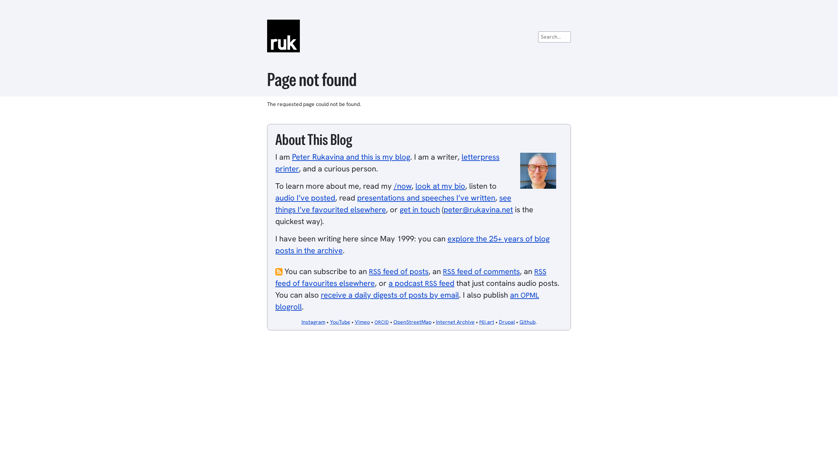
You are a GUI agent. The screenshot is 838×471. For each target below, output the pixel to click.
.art (486, 322)
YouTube (340, 322)
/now (402, 186)
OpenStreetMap (412, 322)
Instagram (313, 322)
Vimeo (362, 322)
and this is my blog (351, 157)
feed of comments (481, 271)
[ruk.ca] (419, 36)
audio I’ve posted (305, 198)
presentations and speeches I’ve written (426, 198)
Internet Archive (455, 322)
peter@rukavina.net (478, 209)
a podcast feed (421, 283)
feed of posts (398, 271)
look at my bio (440, 186)
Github (527, 322)
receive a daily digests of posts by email (390, 295)
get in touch (420, 209)
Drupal (507, 322)
